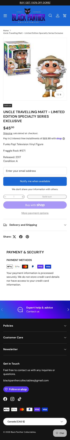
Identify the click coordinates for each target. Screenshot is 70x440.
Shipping (7, 133)
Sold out (47, 196)
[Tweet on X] (14, 236)
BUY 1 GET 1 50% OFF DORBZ (35, 2)
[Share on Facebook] (21, 236)
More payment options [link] (35, 213)
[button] (64, 15)
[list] (35, 69)
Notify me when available (35, 181)
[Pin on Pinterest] (27, 236)
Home (6, 30)
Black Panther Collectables (23, 432)
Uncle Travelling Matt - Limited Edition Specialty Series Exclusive (33, 33)
